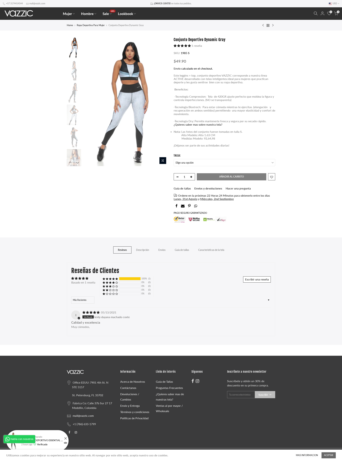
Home (70, 25)
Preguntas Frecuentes (169, 387)
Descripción (142, 249)
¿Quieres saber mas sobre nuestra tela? (198, 124)
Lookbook (125, 14)
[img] (91, 312)
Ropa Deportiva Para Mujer (91, 25)
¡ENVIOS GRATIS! (162, 3)
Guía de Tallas (164, 381)
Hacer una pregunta (238, 188)
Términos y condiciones (134, 412)
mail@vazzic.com (37, 3)
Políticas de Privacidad (134, 418)
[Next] (162, 101)
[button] (182, 45)
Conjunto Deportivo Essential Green (42, 440)
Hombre (87, 14)
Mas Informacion (307, 455)
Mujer (67, 14)
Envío (177, 68)
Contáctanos (128, 387)
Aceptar (328, 455)
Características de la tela (211, 249)
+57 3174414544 (14, 3)
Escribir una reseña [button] (257, 279)
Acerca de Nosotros (132, 381)
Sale (109, 13)
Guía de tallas (182, 188)
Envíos (161, 249)
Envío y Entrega (130, 405)
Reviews (122, 249)
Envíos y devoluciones (208, 188)
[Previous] (89, 101)
